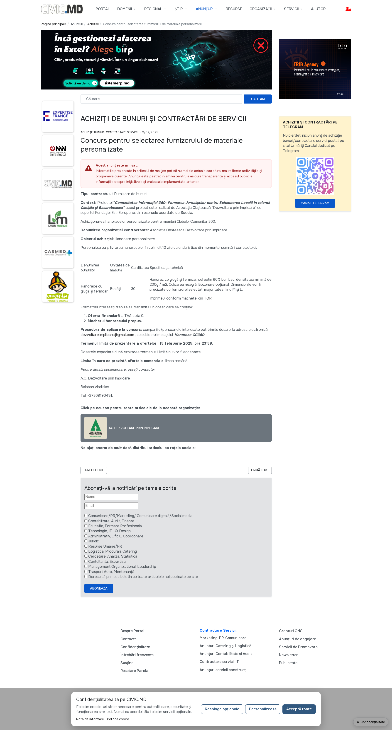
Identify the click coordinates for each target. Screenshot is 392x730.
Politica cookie (118, 719)
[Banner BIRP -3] (156, 59)
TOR (208, 298)
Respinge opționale (222, 709)
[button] (127, 9)
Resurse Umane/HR (105, 546)
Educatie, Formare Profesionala (115, 526)
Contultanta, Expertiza (107, 561)
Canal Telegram (315, 203)
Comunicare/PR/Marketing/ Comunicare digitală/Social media (140, 515)
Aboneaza (99, 588)
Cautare (258, 99)
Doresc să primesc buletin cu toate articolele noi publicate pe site (143, 576)
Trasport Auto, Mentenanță (111, 571)
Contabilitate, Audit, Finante (111, 521)
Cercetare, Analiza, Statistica (112, 556)
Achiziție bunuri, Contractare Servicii (109, 132)
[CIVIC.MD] (62, 8)
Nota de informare (90, 719)
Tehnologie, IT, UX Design (109, 531)
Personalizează (263, 709)
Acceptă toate (299, 709)
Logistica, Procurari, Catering (112, 551)
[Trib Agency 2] (315, 68)
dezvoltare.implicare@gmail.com (107, 334)
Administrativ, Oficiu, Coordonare (115, 536)
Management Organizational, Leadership (122, 566)
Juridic (93, 541)
